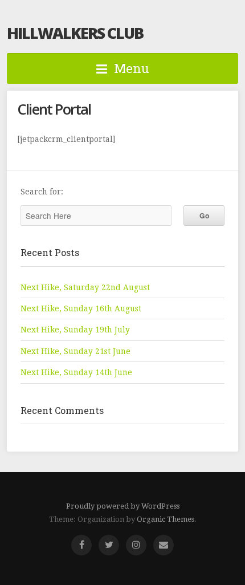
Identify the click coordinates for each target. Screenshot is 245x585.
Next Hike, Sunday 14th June (76, 372)
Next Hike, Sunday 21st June (75, 351)
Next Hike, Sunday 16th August (81, 308)
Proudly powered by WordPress (122, 506)
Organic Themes (165, 519)
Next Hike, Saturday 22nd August (85, 287)
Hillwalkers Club (75, 32)
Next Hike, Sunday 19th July (75, 329)
